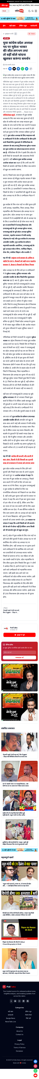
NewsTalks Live (10, 1021)
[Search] (32, 10)
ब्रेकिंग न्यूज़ (23, 26)
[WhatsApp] (35, 1071)
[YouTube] (35, 1075)
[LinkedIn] (18, 68)
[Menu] (36, 11)
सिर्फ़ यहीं (28, 1018)
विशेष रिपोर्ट (28, 1015)
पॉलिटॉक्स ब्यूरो (9, 115)
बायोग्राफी (33, 26)
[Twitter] (14, 68)
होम (4, 26)
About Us (19, 1031)
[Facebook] (35, 1061)
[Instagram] (35, 1066)
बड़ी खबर (12, 26)
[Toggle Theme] (29, 11)
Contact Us (19, 1034)
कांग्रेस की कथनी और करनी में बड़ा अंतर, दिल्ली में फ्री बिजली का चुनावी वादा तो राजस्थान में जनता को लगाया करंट (18, 459)
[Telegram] (26, 68)
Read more (28, 112)
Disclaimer (19, 1051)
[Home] (19, 11)
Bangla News (10, 1018)
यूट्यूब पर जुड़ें (21, 635)
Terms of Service (19, 1047)
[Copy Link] (30, 68)
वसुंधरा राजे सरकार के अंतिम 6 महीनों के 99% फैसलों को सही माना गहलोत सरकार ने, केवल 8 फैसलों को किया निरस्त (19, 261)
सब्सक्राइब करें (19, 657)
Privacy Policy (19, 1044)
